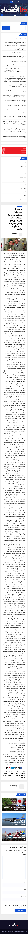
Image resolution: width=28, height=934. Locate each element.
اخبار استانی (23, 166)
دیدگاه (24, 854)
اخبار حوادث (23, 177)
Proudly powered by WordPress (8, 931)
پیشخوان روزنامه (22, 199)
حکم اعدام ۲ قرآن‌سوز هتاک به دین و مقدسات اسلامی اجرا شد (8, 773)
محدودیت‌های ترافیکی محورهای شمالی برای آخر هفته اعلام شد (14, 137)
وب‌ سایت (23, 896)
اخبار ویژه (24, 192)
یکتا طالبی (15, 809)
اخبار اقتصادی (23, 170)
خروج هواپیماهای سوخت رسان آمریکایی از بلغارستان (14, 821)
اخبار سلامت (23, 181)
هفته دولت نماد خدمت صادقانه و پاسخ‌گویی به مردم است (14, 90)
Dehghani (14, 233)
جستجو (24, 23)
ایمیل (24, 889)
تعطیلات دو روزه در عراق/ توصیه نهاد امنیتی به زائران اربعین (14, 836)
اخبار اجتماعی (23, 163)
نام (25, 882)
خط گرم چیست (22, 113)
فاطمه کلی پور (14, 824)
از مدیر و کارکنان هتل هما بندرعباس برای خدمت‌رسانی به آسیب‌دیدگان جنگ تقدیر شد (14, 85)
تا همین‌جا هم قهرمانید (20, 39)
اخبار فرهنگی (23, 184)
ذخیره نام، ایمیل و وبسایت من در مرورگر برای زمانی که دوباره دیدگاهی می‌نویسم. (14, 906)
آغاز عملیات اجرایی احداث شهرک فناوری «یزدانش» (15, 109)
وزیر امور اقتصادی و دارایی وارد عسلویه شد (17, 49)
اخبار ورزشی (23, 188)
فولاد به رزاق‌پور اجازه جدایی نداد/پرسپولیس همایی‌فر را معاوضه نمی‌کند (14, 57)
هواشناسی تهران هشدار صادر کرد (18, 61)
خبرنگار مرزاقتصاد (14, 839)
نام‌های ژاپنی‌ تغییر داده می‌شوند (14, 807)
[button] (4, 15)
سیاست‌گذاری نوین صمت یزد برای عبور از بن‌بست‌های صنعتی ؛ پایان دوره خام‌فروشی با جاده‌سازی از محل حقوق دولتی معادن (14, 123)
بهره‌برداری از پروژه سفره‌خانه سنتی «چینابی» (16, 105)
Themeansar (24, 931)
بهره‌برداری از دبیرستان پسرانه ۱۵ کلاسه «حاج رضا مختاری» (15, 101)
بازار (25, 195)
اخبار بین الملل (22, 174)
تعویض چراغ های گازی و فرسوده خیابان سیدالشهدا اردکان (15, 117)
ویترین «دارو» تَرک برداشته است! (19, 53)
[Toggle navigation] (15, 15)
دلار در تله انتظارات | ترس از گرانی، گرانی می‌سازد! (15, 65)
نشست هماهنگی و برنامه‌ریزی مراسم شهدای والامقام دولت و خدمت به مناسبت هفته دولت (14, 96)
